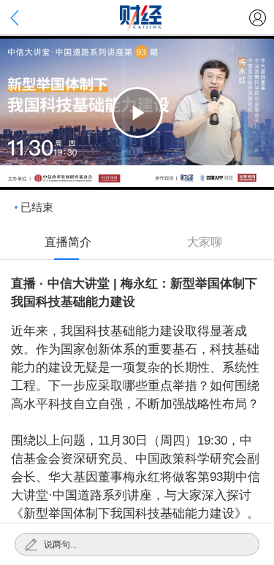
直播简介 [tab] (68, 242)
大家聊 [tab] (204, 242)
